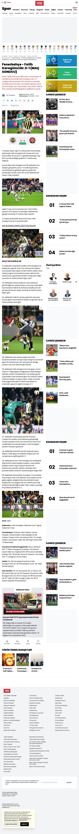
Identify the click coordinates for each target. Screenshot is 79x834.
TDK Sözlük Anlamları (10, 739)
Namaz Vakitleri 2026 (35, 698)
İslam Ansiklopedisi (10, 749)
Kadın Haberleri (8, 715)
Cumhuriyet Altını (60, 718)
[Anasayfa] (7, 691)
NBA (37, 13)
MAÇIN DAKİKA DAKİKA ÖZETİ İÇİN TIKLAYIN (18, 225)
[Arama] (2, 2)
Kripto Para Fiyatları (10, 730)
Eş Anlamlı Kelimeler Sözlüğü (12, 757)
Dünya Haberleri (9, 710)
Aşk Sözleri (58, 703)
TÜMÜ (47, 268)
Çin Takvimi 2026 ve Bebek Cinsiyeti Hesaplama (37, 742)
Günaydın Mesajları (61, 705)
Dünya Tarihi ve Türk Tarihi (12, 747)
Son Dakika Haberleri (10, 695)
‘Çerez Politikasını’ (24, 819)
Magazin (39, 10)
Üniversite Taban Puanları (12, 742)
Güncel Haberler (9, 703)
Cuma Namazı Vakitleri (36, 700)
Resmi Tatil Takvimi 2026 (37, 766)
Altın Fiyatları (8, 723)
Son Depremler (33, 715)
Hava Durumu (33, 718)
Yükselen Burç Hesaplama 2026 (39, 751)
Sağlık (53, 10)
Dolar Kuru (7, 725)
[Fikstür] (61, 60)
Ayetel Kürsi (58, 698)
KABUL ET (24, 824)
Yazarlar (68, 13)
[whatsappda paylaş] (20, 100)
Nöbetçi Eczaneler (34, 703)
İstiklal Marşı (33, 705)
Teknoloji (68, 10)
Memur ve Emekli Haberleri (12, 720)
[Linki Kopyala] (32, 100)
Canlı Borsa (33, 695)
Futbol (11, 13)
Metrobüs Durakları (9, 764)
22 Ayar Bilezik (59, 720)
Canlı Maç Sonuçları (61, 728)
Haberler (4, 56)
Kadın (47, 10)
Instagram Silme (34, 730)
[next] (42, 663)
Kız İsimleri (7, 771)
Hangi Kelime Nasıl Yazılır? (12, 759)
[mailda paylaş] (24, 100)
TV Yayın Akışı (33, 725)
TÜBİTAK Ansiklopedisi (10, 752)
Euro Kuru (6, 728)
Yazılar (60, 10)
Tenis (25, 13)
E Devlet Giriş (33, 710)
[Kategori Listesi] (76, 2)
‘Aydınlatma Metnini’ (10, 820)
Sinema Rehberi (34, 723)
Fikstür (53, 13)
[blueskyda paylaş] (12, 100)
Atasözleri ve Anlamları (36, 737)
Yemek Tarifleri (59, 695)
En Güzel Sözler (8, 761)
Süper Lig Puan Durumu (62, 730)
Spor (6, 8)
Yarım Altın (58, 713)
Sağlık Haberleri (8, 713)
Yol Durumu (33, 720)
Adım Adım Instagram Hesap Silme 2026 (38, 763)
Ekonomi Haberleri (9, 700)
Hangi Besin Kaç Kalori (11, 754)
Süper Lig (22, 56)
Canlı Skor (60, 13)
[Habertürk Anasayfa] (39, 3)
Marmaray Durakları (10, 766)
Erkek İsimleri (7, 769)
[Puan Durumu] (61, 73)
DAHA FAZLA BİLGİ (11, 824)
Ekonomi (24, 10)
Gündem (16, 10)
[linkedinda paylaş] (16, 100)
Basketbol (18, 13)
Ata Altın (57, 715)
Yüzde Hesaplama (35, 753)
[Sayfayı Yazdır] (28, 100)
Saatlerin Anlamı (60, 700)
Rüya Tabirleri (8, 744)
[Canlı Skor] (61, 86)
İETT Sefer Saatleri (34, 746)
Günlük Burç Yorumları (36, 713)
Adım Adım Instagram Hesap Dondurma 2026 (38, 759)
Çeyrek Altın (58, 710)
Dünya (32, 10)
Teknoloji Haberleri (9, 718)
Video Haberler (8, 737)
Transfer (4, 13)
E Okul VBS (32, 708)
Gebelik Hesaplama (35, 748)
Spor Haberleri (8, 708)
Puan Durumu (45, 13)
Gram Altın (58, 708)
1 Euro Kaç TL (59, 725)
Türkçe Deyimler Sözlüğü (37, 739)
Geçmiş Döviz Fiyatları (36, 756)
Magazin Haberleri (9, 705)
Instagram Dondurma (36, 728)
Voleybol (31, 13)
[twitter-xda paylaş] (7, 100)
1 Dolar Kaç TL (59, 723)
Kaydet (68, 782)
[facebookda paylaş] (3, 100)
